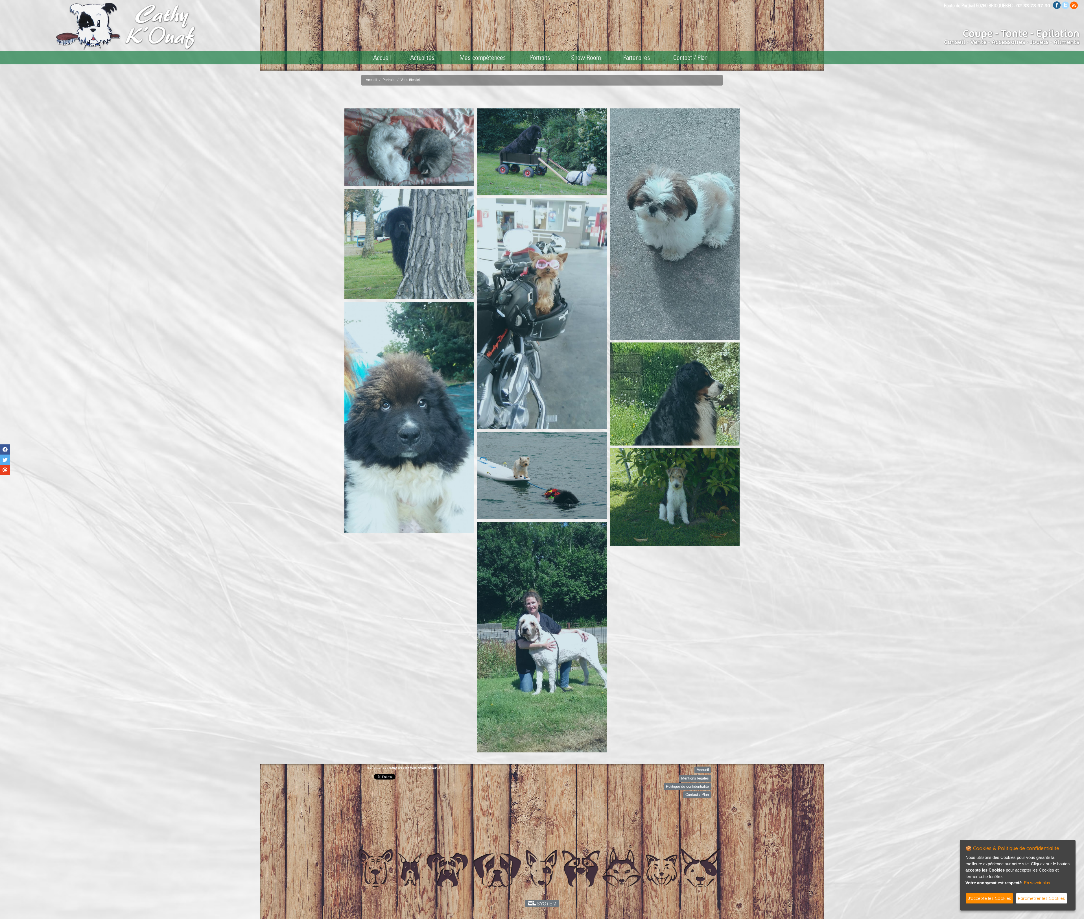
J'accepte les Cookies (989, 898)
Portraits (540, 57)
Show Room (586, 57)
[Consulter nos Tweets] (1065, 5)
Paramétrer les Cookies (1041, 898)
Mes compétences (483, 57)
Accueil (382, 57)
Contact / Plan (690, 57)
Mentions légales (695, 778)
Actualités (422, 57)
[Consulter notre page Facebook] (1057, 5)
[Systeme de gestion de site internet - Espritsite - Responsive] (542, 903)
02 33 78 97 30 (1033, 5)
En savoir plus (1037, 882)
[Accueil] (160, 26)
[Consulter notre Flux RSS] (1074, 5)
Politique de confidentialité (687, 786)
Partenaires (636, 57)
